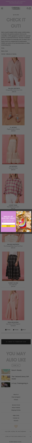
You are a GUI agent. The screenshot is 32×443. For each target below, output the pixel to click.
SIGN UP (8, 226)
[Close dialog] (30, 212)
